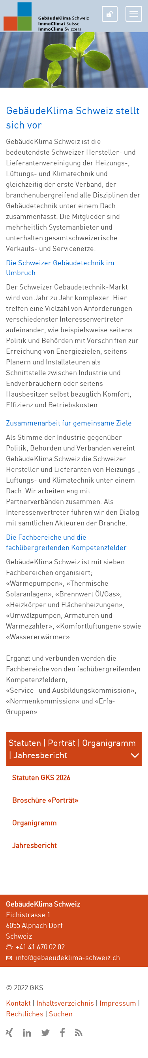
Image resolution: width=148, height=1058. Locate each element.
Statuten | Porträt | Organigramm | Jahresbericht (72, 748)
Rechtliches (24, 1013)
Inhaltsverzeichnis (65, 1003)
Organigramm (34, 822)
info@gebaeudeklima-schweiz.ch (68, 957)
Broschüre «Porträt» (45, 799)
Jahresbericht (34, 845)
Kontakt (18, 1003)
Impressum (117, 1003)
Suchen (61, 1013)
